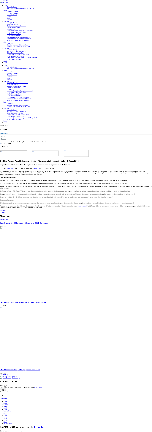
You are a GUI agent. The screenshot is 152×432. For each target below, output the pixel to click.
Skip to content (4, 0)
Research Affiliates (12, 13)
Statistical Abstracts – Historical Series (17, 45)
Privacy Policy (8, 411)
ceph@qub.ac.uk (82, 206)
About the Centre (12, 7)
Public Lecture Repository (14, 59)
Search (2, 125)
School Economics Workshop (15, 53)
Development (11, 29)
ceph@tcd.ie (3, 398)
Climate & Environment (13, 27)
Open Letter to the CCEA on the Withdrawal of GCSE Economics (24, 223)
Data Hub (9, 43)
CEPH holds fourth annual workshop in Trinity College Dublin (23, 302)
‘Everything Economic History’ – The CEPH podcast (22, 57)
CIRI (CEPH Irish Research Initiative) (17, 23)
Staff (8, 18)
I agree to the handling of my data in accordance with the (22, 387)
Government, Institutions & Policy (16, 32)
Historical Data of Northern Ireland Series (18, 46)
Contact (6, 404)
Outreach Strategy (12, 49)
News (5, 62)
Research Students (12, 15)
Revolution (39, 427)
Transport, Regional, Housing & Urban (18, 40)
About (5, 5)
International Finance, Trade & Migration (18, 37)
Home (5, 401)
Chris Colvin (10, 168)
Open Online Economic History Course (18, 54)
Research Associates (12, 11)
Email (2, 385)
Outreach (6, 48)
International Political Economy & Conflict (19, 38)
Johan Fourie (36, 168)
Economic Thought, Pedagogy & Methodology (20, 30)
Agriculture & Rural (12, 24)
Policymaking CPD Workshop (15, 56)
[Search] (21, 431)
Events (5, 61)
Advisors (9, 19)
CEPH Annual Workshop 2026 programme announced (20, 370)
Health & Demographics (14, 34)
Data (5, 42)
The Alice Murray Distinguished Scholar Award (20, 8)
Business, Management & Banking (16, 26)
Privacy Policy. (38, 387)
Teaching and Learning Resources (16, 51)
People (5, 10)
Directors (9, 16)
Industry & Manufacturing (14, 35)
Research (6, 21)
